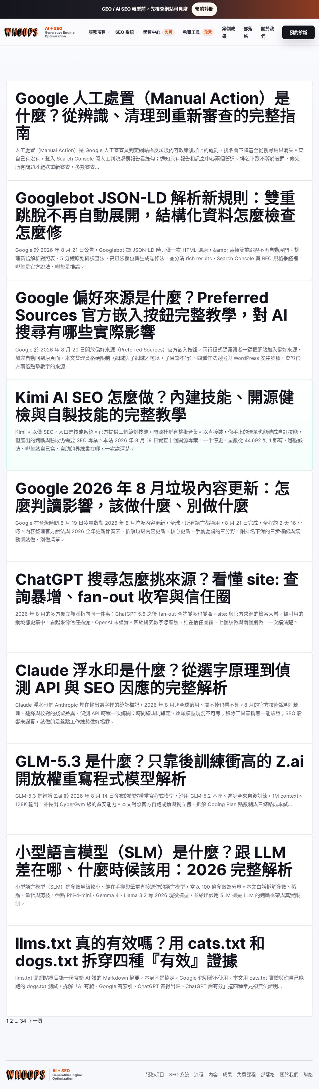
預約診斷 (204, 9)
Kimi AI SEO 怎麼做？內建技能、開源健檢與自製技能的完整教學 (154, 406)
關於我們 (267, 32)
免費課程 (246, 1074)
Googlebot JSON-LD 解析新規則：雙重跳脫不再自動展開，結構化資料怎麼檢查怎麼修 (155, 215)
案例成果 (228, 32)
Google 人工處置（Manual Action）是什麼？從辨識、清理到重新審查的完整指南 (155, 115)
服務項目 (154, 1074)
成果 (227, 1074)
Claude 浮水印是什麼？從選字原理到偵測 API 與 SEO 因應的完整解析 (153, 679)
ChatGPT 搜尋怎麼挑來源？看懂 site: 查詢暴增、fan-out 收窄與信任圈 (157, 588)
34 (23, 1021)
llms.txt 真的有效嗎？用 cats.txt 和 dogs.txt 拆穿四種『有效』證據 (140, 952)
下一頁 (35, 1021)
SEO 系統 (179, 1074)
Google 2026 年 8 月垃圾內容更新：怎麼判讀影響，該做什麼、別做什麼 (152, 497)
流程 (198, 1074)
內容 (213, 1074)
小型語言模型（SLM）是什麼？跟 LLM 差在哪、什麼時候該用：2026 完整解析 (154, 861)
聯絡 (308, 1074)
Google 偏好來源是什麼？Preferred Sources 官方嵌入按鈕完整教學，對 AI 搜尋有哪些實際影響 (151, 315)
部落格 (248, 32)
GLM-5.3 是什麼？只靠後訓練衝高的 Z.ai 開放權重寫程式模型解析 (159, 770)
